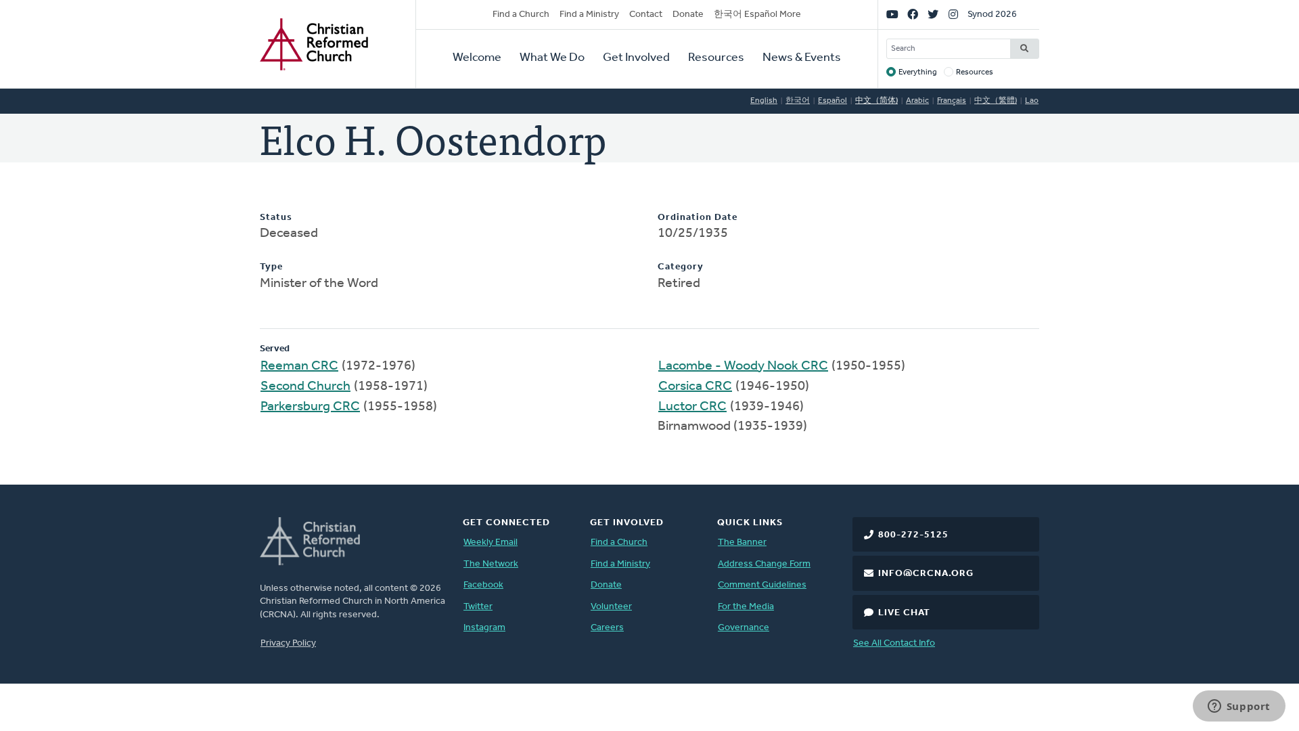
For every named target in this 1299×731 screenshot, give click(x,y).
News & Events (801, 58)
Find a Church (521, 14)
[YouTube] (892, 15)
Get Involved (636, 58)
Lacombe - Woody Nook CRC (743, 366)
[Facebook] (913, 15)
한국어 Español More (757, 14)
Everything (917, 72)
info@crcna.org (926, 574)
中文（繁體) (995, 101)
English (763, 101)
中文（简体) (876, 101)
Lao (1032, 101)
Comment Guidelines (762, 585)
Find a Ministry (589, 14)
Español (832, 101)
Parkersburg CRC (310, 407)
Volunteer (611, 607)
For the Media (746, 607)
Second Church (305, 386)
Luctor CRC (692, 407)
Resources (716, 58)
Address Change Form (764, 564)
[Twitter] (933, 15)
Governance (743, 628)
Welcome (477, 58)
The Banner (742, 542)
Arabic (917, 101)
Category (681, 267)
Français (951, 101)
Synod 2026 (992, 14)
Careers (607, 628)
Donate (688, 14)
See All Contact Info (894, 643)
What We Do (552, 58)
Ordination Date (697, 218)
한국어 (797, 101)
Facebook (483, 585)
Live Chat (904, 613)
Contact (645, 14)
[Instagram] (953, 15)
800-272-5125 (913, 535)
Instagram (484, 628)
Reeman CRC (299, 366)
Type (271, 267)
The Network (490, 564)
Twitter (478, 607)
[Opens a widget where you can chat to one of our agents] (1238, 707)
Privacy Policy (288, 643)
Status (276, 218)
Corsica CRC (695, 386)
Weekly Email (490, 542)
